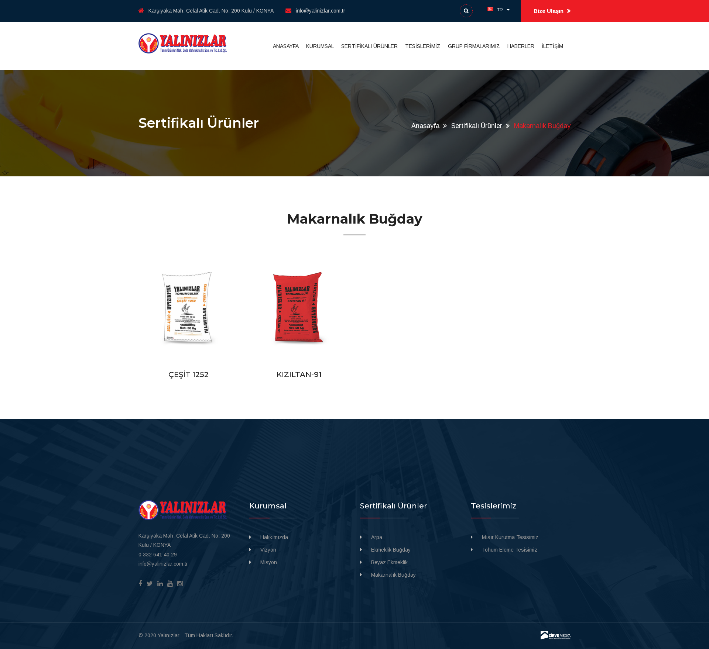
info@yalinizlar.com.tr (320, 11)
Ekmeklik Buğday (391, 550)
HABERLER (520, 46)
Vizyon (268, 550)
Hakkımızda (274, 537)
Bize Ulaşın (549, 11)
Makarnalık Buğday (393, 575)
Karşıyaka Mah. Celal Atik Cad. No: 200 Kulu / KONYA (211, 11)
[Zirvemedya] (556, 635)
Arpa (376, 537)
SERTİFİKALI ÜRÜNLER (369, 46)
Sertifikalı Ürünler (476, 126)
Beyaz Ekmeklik (389, 562)
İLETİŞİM (552, 46)
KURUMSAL (320, 46)
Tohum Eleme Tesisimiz (509, 550)
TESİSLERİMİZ (423, 46)
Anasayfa (425, 126)
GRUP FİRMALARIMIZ (474, 46)
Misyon (268, 562)
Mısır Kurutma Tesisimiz (510, 537)
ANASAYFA (286, 46)
